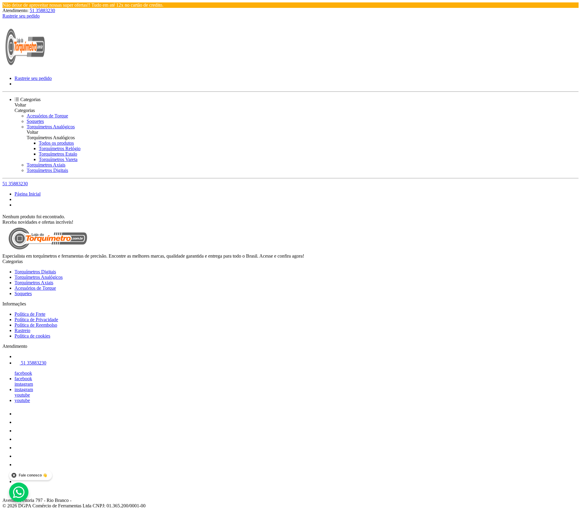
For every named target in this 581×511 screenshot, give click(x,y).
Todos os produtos (56, 143)
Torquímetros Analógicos (51, 126)
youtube (22, 394)
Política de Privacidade (36, 319)
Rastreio (22, 330)
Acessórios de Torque (47, 115)
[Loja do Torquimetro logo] (25, 68)
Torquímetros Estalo (58, 154)
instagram (24, 384)
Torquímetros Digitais (47, 170)
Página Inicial (28, 193)
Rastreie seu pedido (21, 15)
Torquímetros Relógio (59, 148)
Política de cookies (32, 335)
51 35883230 (42, 10)
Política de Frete (30, 314)
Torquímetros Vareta (58, 159)
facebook (23, 373)
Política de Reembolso (36, 325)
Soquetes (35, 121)
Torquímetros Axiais (46, 164)
